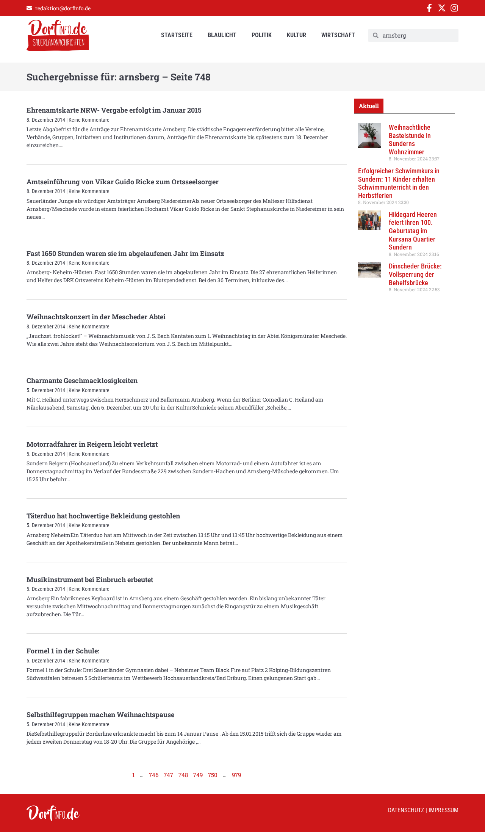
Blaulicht (222, 35)
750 (212, 775)
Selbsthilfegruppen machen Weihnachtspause (100, 714)
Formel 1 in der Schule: (63, 650)
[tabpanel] (404, 210)
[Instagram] (454, 8)
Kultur (296, 35)
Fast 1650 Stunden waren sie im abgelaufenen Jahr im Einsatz (125, 253)
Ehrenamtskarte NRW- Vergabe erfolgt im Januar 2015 (114, 110)
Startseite (176, 35)
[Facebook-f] (429, 8)
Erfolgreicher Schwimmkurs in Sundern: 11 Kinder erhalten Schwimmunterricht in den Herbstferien (399, 183)
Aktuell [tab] (369, 106)
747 (168, 775)
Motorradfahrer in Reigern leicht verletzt (92, 444)
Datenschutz (406, 810)
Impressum (443, 810)
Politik (262, 35)
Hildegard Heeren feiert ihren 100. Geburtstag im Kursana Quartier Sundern (413, 230)
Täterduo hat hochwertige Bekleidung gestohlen (103, 515)
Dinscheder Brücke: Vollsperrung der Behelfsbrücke (415, 274)
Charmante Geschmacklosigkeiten (82, 380)
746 (153, 775)
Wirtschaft (338, 35)
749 (198, 775)
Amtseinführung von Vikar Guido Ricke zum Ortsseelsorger (123, 181)
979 (236, 775)
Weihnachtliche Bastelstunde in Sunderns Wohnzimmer (410, 139)
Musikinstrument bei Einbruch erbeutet (90, 579)
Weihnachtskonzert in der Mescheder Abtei (96, 316)
